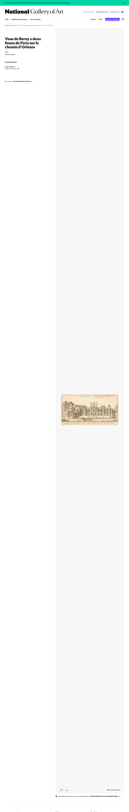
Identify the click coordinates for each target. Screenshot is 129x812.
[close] (123, 3)
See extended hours (102, 12)
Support (93, 19)
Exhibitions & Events (19, 19)
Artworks (13, 25)
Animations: (115, 12)
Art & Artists (35, 19)
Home (7, 25)
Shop (100, 19)
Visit (6, 19)
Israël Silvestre (10, 67)
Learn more (66, 3)
